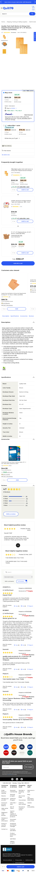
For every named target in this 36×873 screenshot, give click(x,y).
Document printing (13, 820)
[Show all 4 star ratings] (17, 498)
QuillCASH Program (13, 799)
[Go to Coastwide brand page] (14, 747)
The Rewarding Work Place (30, 799)
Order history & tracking (3, 792)
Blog (28, 794)
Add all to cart (18, 263)
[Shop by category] (2, 8)
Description (5, 316)
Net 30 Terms (12, 807)
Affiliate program (12, 842)
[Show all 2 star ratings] (17, 503)
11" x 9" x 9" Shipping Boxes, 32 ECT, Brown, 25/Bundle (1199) (21, 232)
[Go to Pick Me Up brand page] (22, 747)
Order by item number (22, 803)
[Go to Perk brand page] (30, 747)
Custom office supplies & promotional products (13, 813)
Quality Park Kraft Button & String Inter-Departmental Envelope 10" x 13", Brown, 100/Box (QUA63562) (22, 169)
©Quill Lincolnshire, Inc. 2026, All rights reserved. (14, 855)
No (23, 606)
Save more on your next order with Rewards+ (18, 2)
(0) (27, 499)
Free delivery (7, 145)
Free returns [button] (7, 150)
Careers (29, 802)
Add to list (6, 154)
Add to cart (20, 867)
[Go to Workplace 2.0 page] (30, 753)
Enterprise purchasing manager (13, 825)
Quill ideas (13, 838)
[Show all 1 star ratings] (16, 505)
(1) (26, 501)
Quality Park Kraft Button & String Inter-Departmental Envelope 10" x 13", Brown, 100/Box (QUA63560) (13, 294)
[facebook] (21, 779)
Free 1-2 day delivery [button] (8, 305)
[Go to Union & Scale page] (22, 753)
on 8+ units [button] (9, 472)
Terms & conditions (7, 860)
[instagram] (12, 779)
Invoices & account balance (4, 804)
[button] (35, 2)
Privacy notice (18, 860)
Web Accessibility (30, 806)
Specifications (15, 316)
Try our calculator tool (23, 118)
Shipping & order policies (4, 814)
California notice (29, 860)
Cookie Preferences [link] (19, 862)
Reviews (31, 316)
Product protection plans (13, 835)
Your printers (22, 800)
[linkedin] (17, 779)
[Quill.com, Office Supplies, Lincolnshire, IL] (7, 850)
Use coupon (29, 767)
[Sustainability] (5, 369)
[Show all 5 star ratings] (17, 496)
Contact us (4, 829)
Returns (3, 796)
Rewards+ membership (13, 791)
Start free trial (28, 114)
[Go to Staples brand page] (6, 753)
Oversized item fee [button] (16, 235)
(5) (26, 496)
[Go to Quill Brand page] (6, 747)
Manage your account (5, 799)
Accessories (24, 316)
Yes (17, 606)
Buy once (8, 92)
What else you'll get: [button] (11, 138)
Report (31, 606)
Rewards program (12, 795)
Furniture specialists (13, 829)
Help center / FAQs (4, 809)
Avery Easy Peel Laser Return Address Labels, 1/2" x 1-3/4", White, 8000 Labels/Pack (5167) (13, 463)
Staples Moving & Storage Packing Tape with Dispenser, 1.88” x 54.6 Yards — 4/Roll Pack (21, 201)
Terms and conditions (16, 771)
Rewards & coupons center (22, 808)
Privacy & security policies (4, 825)
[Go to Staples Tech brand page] (14, 753)
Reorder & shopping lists (22, 792)
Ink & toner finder (22, 796)
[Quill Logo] (8, 8)
